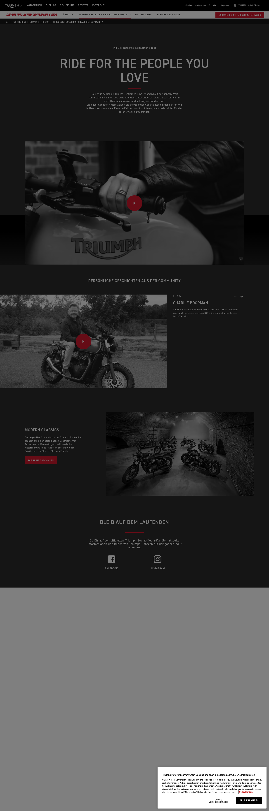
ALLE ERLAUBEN (249, 800)
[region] (212, 788)
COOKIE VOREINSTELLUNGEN (218, 801)
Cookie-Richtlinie (246, 792)
